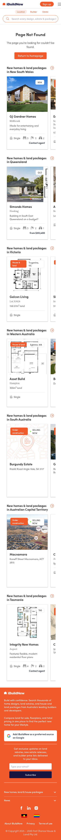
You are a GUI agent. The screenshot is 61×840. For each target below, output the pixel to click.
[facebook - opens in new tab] (21, 807)
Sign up (47, 4)
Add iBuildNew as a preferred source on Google (33, 735)
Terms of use (45, 823)
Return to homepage (30, 56)
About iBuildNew (14, 823)
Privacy (31, 823)
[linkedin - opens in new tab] (29, 807)
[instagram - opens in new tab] (36, 807)
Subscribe (30, 774)
